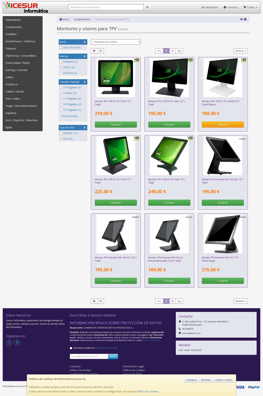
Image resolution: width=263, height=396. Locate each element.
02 (172, 50)
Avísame (223, 124)
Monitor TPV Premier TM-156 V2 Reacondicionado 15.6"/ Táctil (165, 259)
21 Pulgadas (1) (72, 109)
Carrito (251, 7)
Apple (9, 127)
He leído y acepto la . (96, 347)
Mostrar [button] (239, 50)
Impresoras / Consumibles (21, 55)
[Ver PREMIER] (169, 234)
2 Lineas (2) (70, 93)
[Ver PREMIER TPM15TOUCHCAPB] (223, 155)
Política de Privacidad (151, 340)
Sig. (179, 50)
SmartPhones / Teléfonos (20, 41)
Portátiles (11, 34)
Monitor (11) (70, 133)
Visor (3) (68, 138)
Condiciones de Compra (84, 374)
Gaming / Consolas (17, 70)
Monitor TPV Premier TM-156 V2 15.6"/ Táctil (116, 259)
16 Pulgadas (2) (72, 104)
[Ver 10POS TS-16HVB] (223, 77)
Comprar (116, 124)
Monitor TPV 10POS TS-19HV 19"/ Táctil (166, 181)
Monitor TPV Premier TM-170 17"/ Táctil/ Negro (220, 259)
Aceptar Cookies (223, 379)
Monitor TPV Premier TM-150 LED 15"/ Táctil (222, 181)
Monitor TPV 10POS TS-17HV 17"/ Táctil (113, 181)
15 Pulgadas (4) (72, 87)
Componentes (14, 27)
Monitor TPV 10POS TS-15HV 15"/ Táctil (113, 103)
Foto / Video (13, 98)
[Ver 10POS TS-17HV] (115, 155)
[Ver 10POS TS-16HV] (169, 77)
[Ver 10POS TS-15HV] (115, 77)
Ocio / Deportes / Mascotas (22, 120)
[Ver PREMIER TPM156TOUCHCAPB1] (115, 234)
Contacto (232, 7)
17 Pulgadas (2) (72, 98)
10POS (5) (69, 67)
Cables (9, 77)
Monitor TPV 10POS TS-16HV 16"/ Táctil (166, 103)
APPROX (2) (70, 73)
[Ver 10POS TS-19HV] (169, 155)
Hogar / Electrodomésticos (21, 106)
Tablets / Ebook (15, 91)
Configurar (191, 379)
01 (166, 50)
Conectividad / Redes (18, 63)
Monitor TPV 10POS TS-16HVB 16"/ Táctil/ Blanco (221, 103)
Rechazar (206, 379)
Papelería (11, 113)
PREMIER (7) (70, 61)
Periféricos (12, 84)
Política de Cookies (147, 391)
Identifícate (211, 7)
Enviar (113, 356)
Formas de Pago (132, 374)
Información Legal (133, 366)
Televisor (11, 48)
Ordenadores (13, 20)
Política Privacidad (80, 370)
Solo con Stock (72, 47)
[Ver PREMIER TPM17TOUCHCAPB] (223, 234)
